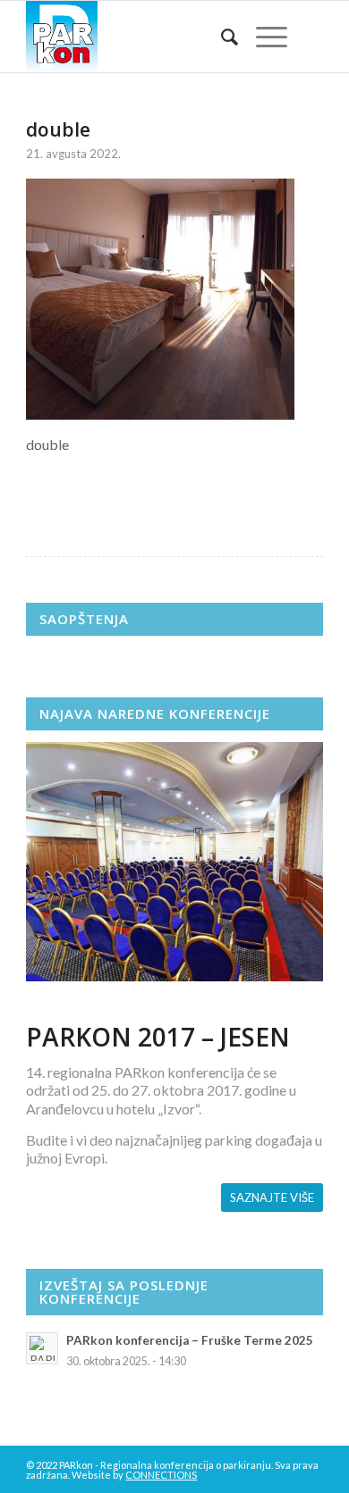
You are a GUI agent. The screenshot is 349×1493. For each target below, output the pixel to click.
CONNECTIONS (161, 1474)
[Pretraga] (220, 36)
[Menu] (262, 36)
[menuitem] (220, 36)
